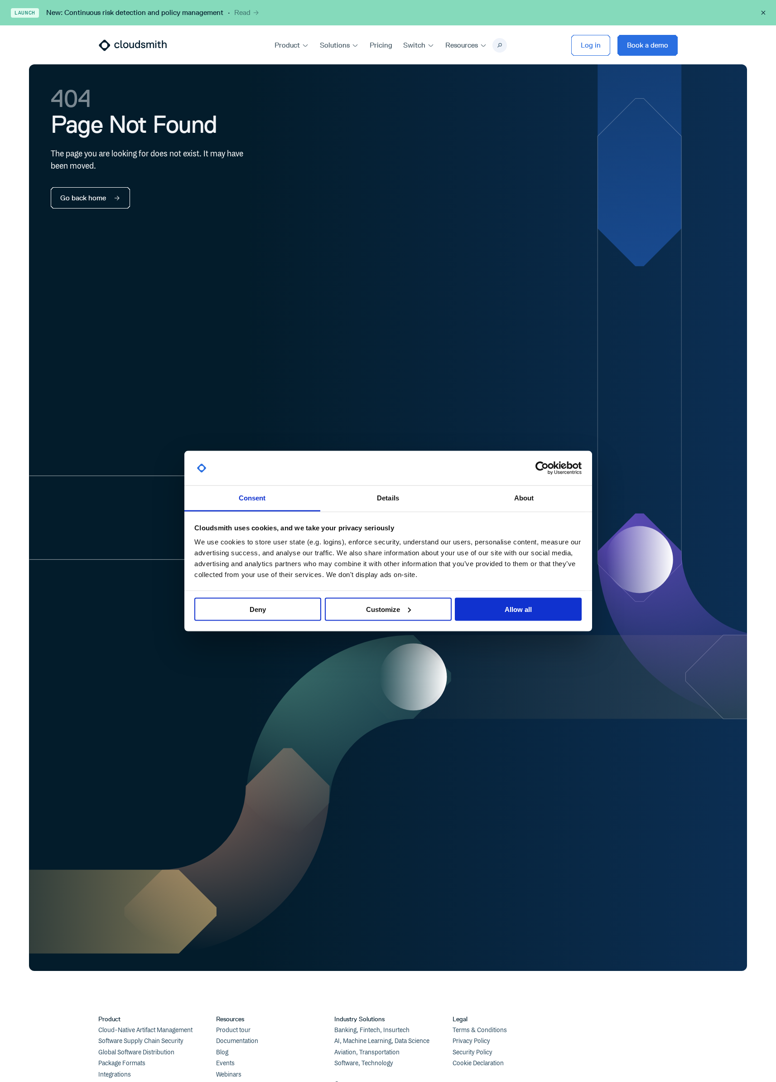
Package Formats (121, 1063)
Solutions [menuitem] (335, 45)
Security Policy (472, 1052)
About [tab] (524, 498)
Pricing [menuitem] (381, 45)
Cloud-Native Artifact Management (145, 1030)
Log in (591, 45)
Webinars (228, 1074)
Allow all (518, 609)
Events (225, 1063)
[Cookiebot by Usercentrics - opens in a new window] (542, 468)
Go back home (83, 198)
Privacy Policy (471, 1041)
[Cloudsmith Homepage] (133, 45)
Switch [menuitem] (414, 45)
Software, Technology (363, 1063)
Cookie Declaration (478, 1063)
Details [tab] (388, 498)
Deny (258, 609)
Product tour (233, 1030)
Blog (222, 1052)
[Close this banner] (763, 12)
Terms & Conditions (480, 1030)
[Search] (499, 45)
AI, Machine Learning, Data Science (381, 1041)
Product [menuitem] (287, 45)
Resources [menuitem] (461, 45)
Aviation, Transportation (367, 1052)
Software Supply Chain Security (140, 1041)
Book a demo (647, 45)
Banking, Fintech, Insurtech (372, 1030)
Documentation (237, 1041)
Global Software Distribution (136, 1052)
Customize (383, 609)
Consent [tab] (252, 498)
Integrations (114, 1074)
